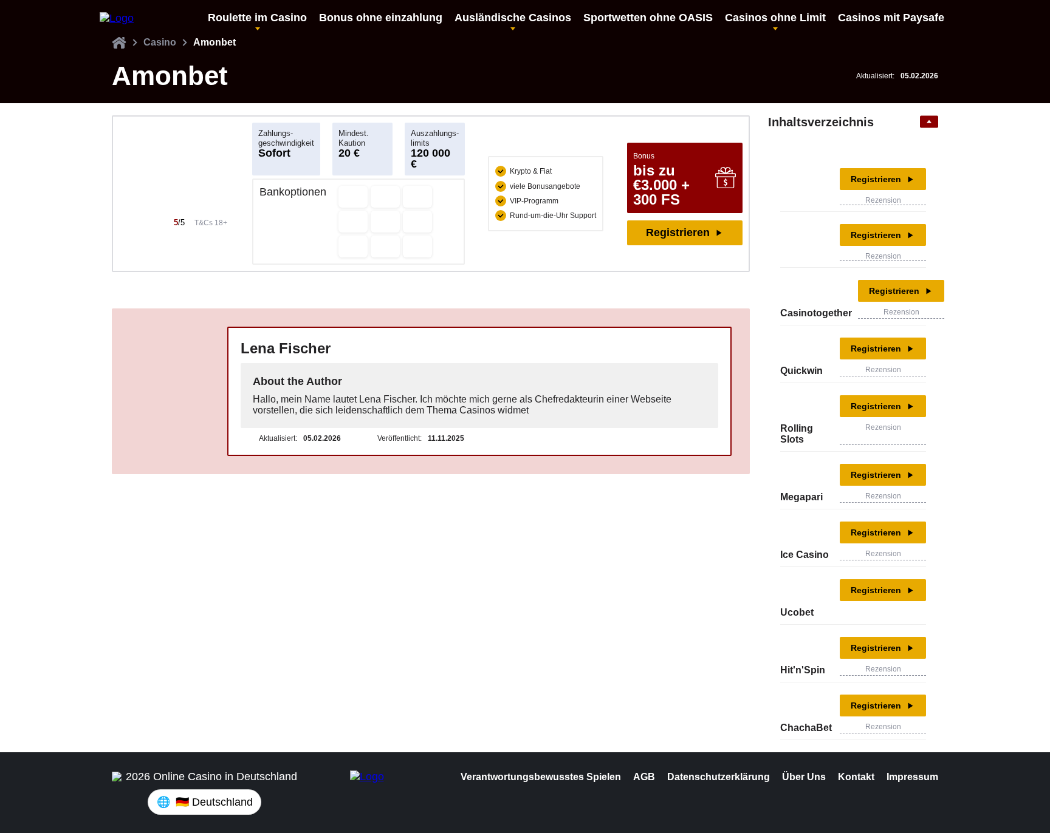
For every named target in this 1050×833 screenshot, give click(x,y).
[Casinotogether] (798, 291)
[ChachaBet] (798, 705)
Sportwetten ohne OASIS (648, 18)
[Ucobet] (798, 590)
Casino (159, 42)
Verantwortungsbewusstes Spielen (541, 777)
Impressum (912, 777)
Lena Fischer (286, 348)
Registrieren (678, 232)
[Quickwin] (798, 348)
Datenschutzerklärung (718, 777)
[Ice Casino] (798, 532)
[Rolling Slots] (798, 406)
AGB (644, 777)
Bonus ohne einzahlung (380, 18)
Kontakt (856, 777)
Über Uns (804, 777)
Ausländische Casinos (513, 18)
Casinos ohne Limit (775, 18)
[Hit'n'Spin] (798, 648)
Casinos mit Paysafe (891, 18)
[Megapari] (798, 475)
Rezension (883, 200)
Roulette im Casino (257, 18)
